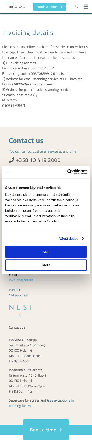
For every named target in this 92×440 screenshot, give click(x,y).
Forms (13, 274)
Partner (15, 289)
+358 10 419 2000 (38, 160)
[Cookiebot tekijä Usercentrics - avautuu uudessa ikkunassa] (67, 172)
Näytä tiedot (68, 238)
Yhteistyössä (18, 295)
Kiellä (46, 265)
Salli (46, 252)
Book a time (47, 6)
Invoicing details (21, 280)
